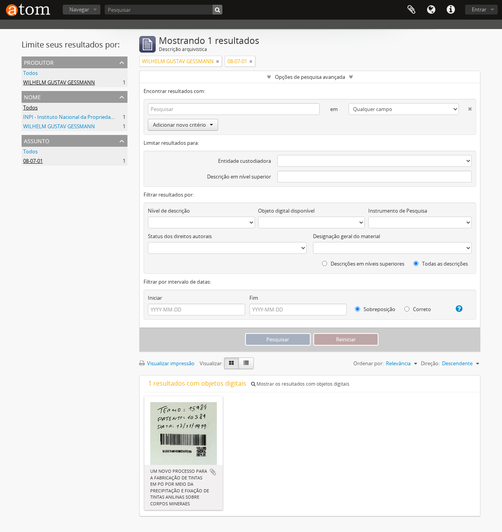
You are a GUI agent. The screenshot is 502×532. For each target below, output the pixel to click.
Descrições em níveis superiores (366, 263)
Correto (421, 309)
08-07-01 (33, 160)
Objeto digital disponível (286, 210)
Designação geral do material (346, 236)
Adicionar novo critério (179, 124)
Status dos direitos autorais (180, 236)
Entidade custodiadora (244, 160)
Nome (32, 96)
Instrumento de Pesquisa (397, 210)
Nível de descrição (169, 210)
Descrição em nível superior (239, 176)
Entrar (479, 9)
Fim (253, 297)
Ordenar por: (368, 363)
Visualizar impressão (170, 363)
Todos (30, 73)
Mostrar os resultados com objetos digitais (302, 384)
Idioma (431, 10)
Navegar (79, 9)
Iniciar (155, 297)
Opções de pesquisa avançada (310, 76)
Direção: (430, 363)
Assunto (36, 140)
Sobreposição (378, 309)
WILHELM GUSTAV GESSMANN (59, 82)
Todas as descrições (444, 263)
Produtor (39, 61)
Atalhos (450, 10)
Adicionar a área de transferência (213, 472)
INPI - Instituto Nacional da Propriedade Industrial (81, 116)
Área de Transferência (411, 10)
